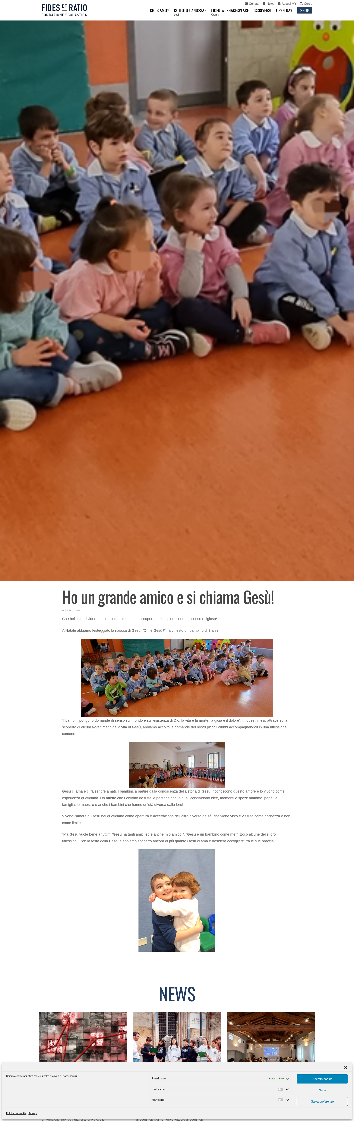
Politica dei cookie (16, 1113)
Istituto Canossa (189, 10)
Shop (304, 10)
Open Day (284, 10)
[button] (346, 1067)
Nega (322, 1090)
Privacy (32, 1113)
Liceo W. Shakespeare (230, 10)
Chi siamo (158, 10)
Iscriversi (262, 10)
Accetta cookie (322, 1079)
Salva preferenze (322, 1101)
